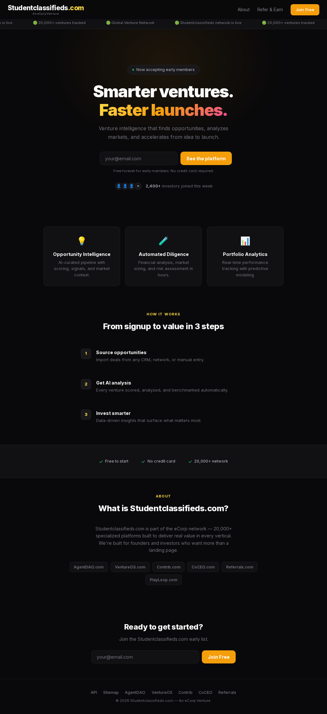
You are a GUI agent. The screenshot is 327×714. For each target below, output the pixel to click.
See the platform (206, 158)
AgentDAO (135, 692)
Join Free (305, 9)
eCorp (190, 700)
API (94, 692)
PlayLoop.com (163, 579)
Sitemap (111, 692)
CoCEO (205, 692)
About (244, 9)
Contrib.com (168, 567)
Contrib (186, 692)
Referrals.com (239, 567)
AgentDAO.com (88, 567)
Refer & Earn (270, 9)
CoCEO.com (203, 567)
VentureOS (162, 692)
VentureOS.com (130, 567)
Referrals (227, 692)
